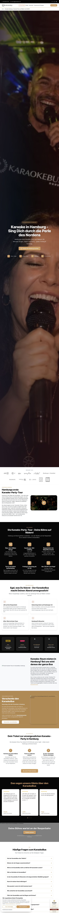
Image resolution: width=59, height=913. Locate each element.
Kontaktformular (34, 684)
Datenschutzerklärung (10, 903)
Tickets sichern (29, 832)
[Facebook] (52, 2)
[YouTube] (56, 2)
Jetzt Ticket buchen (30, 771)
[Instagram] (54, 2)
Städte (27, 5)
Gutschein (31, 5)
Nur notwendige (9, 906)
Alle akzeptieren (23, 906)
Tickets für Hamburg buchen (30, 248)
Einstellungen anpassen (7, 909)
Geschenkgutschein (21, 715)
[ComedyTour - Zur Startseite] (7, 5)
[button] (44, 502)
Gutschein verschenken (10, 722)
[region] (29, 802)
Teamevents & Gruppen (39, 5)
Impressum (18, 903)
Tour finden (22, 5)
